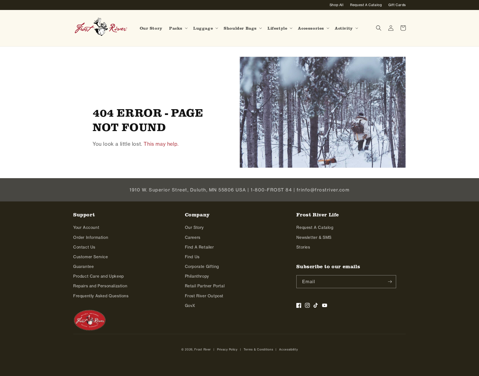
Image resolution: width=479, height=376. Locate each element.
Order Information (90, 237)
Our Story (194, 227)
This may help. (161, 144)
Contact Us (84, 247)
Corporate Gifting (202, 266)
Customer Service (90, 256)
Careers (192, 237)
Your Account (86, 227)
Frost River (202, 349)
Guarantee (83, 266)
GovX (190, 305)
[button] (178, 28)
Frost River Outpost (204, 295)
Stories (303, 247)
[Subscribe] (390, 281)
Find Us (192, 256)
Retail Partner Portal (205, 285)
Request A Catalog (314, 227)
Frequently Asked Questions (101, 295)
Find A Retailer (199, 247)
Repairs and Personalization (100, 285)
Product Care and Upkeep (98, 276)
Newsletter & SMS (314, 237)
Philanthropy (197, 276)
